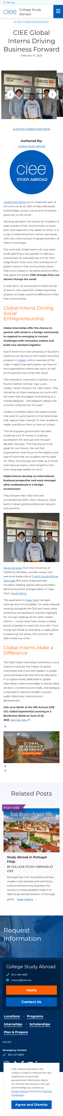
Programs (35, 1016)
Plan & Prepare (16, 1032)
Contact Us (31, 1002)
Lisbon (22, 360)
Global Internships (15, 202)
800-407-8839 (16, 1054)
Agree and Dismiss (31, 1105)
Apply (31, 990)
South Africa (18, 593)
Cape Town (32, 600)
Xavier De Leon (13, 567)
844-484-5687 (19, 974)
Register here (19, 720)
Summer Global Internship (31, 129)
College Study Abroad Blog (36, 22)
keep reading (25, 899)
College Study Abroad (31, 146)
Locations (12, 1016)
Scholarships (39, 1024)
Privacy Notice (19, 1091)
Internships (13, 1024)
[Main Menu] (58, 11)
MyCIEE (7, 1042)
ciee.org (10, 2)
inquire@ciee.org (21, 980)
